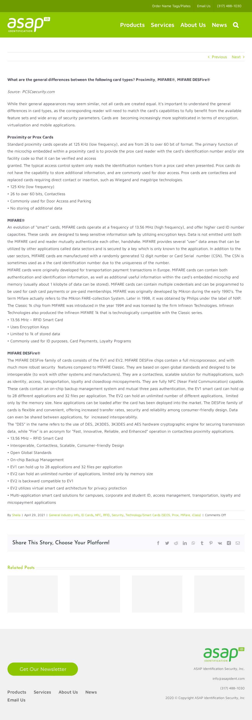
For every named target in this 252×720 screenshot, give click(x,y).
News (91, 692)
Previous (219, 57)
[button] (235, 24)
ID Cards (87, 515)
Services (42, 692)
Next (236, 57)
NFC (98, 515)
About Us (68, 692)
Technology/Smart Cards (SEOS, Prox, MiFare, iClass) (163, 515)
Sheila (16, 515)
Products (16, 692)
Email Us (16, 699)
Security (118, 515)
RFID (106, 515)
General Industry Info (64, 515)
